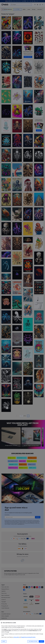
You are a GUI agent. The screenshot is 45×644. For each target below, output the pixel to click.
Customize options (33, 641)
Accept (41, 641)
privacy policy (16, 637)
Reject (3, 641)
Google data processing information (28, 637)
